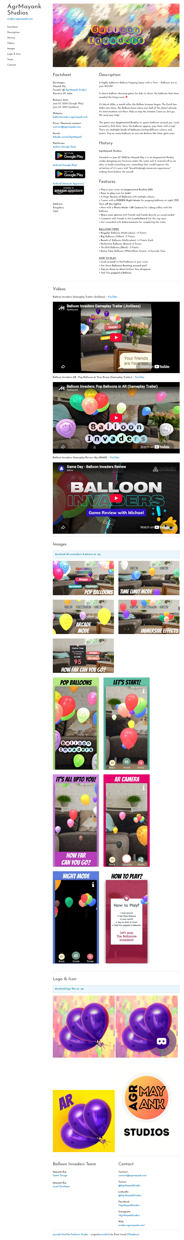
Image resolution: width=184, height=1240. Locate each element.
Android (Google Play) (65, 165)
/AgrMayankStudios (129, 1205)
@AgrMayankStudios (129, 1196)
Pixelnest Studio (79, 1235)
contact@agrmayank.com (67, 127)
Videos (11, 43)
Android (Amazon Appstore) (68, 184)
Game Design (60, 1176)
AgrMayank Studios (24, 10)
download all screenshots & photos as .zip (78, 554)
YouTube (112, 297)
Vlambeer (133, 1235)
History (11, 38)
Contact (11, 65)
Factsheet (12, 27)
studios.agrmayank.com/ (131, 1225)
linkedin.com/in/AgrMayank (67, 137)
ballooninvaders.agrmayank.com (70, 117)
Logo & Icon (13, 54)
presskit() (105, 1235)
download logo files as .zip (69, 989)
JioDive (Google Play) (64, 147)
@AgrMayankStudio (129, 1186)
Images (11, 49)
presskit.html (60, 1235)
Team (10, 60)
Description (13, 32)
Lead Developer (61, 1187)
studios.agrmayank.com (20, 19)
